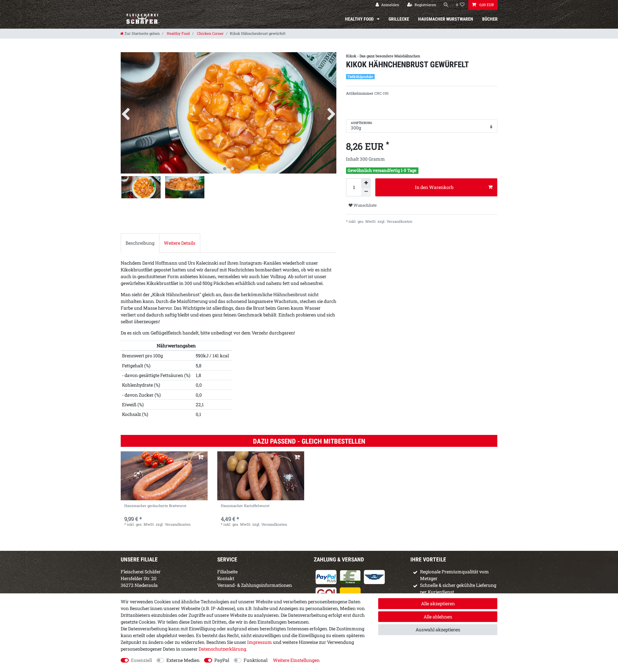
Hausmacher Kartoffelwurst (245, 506)
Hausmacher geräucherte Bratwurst (155, 506)
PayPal (221, 660)
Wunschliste (364, 205)
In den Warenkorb (434, 187)
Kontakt (225, 578)
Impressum (259, 642)
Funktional (255, 660)
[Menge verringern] (365, 191)
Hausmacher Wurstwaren (445, 19)
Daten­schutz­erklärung (222, 649)
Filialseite (227, 572)
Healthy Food (360, 19)
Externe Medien (183, 660)
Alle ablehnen (438, 617)
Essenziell (141, 660)
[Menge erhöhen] (365, 182)
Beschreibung (140, 243)
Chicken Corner (210, 33)
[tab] (140, 242)
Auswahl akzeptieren (438, 629)
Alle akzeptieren (438, 603)
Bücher (490, 19)
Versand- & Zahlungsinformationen (254, 585)
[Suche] (446, 5)
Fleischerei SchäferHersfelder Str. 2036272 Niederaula (141, 578)
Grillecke (399, 19)
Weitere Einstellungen (296, 660)
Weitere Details (179, 243)
